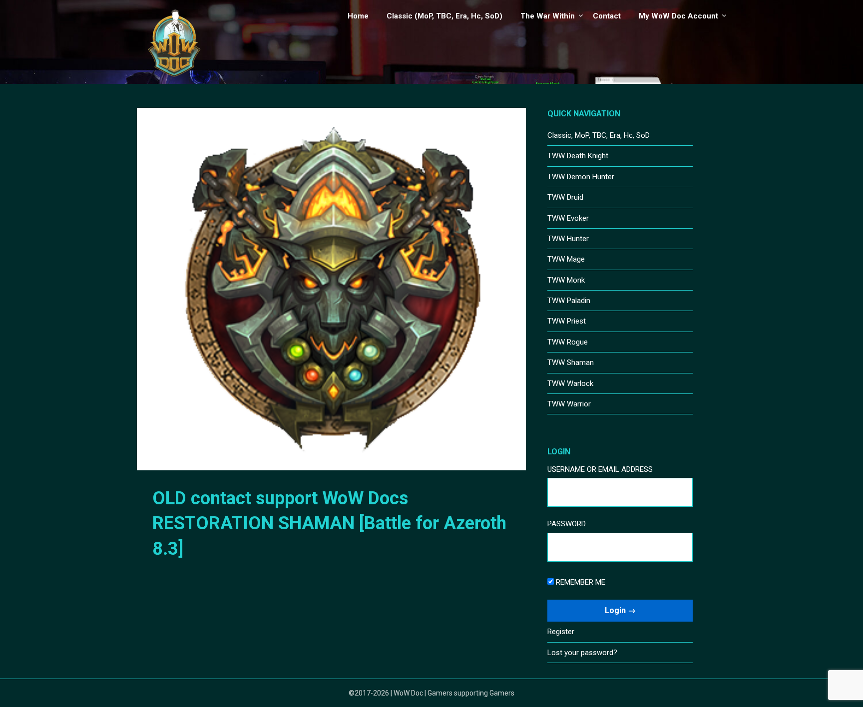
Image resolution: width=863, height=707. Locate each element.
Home (358, 15)
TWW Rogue (567, 342)
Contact (607, 15)
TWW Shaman (570, 362)
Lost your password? (582, 652)
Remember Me (579, 582)
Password (566, 523)
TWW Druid (565, 197)
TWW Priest (566, 321)
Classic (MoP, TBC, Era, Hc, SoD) (444, 15)
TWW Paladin (568, 300)
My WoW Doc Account (678, 15)
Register (560, 631)
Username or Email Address (600, 469)
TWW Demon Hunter (580, 176)
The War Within (547, 15)
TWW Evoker (568, 218)
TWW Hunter (568, 238)
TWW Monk (566, 280)
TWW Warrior (569, 403)
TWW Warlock (570, 383)
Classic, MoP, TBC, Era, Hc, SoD (598, 135)
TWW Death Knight (577, 155)
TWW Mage (566, 259)
